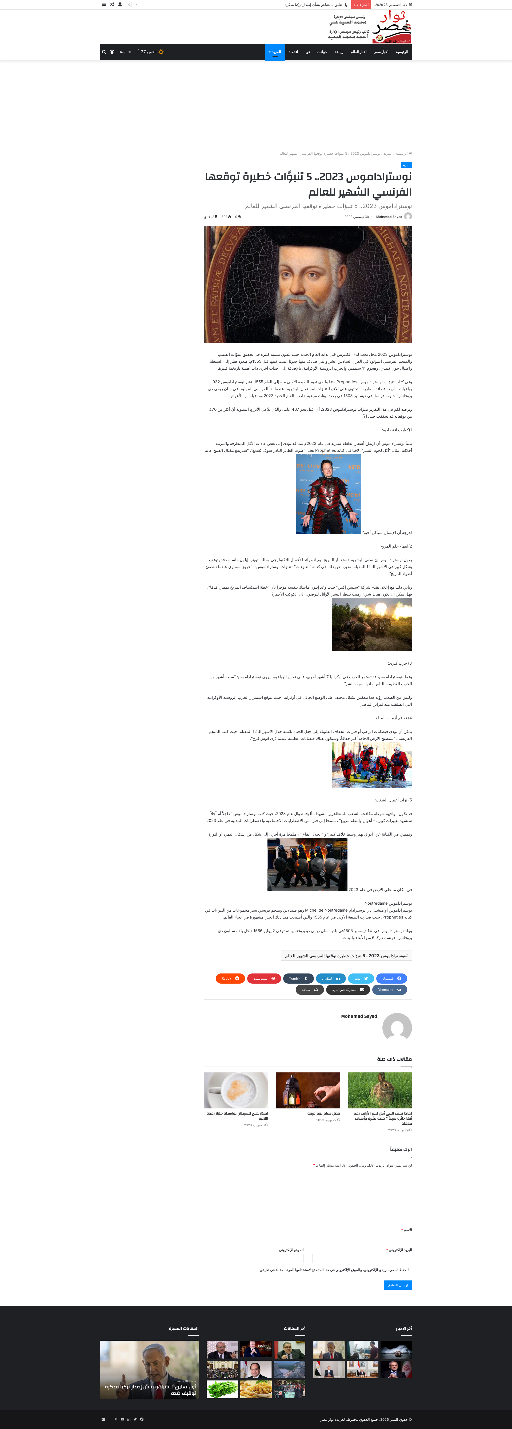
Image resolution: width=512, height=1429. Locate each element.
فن (308, 52)
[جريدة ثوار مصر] (369, 27)
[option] (149, 1370)
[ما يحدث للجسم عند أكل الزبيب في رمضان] (256, 1389)
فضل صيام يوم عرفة (323, 1113)
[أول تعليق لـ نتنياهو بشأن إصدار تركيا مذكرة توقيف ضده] (329, 1350)
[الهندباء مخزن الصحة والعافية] (222, 1389)
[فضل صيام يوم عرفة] (308, 1090)
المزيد (276, 52)
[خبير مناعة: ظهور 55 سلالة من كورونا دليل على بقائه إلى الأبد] (222, 1350)
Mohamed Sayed (389, 217)
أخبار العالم (359, 52)
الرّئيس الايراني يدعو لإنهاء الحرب (162, 1393)
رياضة (339, 52)
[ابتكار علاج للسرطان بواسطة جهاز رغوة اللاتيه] (236, 1090)
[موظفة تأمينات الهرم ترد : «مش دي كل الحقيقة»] (362, 1350)
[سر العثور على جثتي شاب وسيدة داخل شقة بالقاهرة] (396, 1350)
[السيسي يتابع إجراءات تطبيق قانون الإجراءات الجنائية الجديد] (362, 1370)
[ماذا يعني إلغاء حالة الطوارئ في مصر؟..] (222, 1370)
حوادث (322, 52)
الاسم (406, 1230)
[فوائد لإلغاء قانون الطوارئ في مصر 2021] (256, 1370)
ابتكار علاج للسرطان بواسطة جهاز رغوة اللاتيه (237, 1116)
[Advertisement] (256, 105)
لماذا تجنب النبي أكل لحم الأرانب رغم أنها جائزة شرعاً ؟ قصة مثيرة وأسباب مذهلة (383, 1118)
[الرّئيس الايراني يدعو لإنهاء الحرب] (396, 1370)
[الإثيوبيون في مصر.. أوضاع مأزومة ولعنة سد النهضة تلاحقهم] (289, 1389)
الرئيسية (402, 52)
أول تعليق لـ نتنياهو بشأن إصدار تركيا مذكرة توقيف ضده (308, 4)
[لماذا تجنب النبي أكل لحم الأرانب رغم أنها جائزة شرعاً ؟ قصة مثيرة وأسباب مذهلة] (380, 1090)
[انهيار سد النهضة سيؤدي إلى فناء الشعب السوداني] (289, 1370)
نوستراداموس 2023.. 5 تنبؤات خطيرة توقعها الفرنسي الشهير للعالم (345, 955)
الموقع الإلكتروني (291, 1250)
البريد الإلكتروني (399, 1250)
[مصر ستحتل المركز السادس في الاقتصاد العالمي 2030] (256, 1349)
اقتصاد (293, 52)
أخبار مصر (381, 52)
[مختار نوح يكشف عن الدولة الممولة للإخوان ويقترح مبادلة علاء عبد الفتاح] (289, 1350)
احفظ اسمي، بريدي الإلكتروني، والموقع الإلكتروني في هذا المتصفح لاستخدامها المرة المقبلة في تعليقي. (333, 1270)
